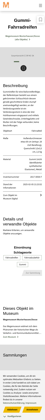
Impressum (31, 403)
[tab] (22, 416)
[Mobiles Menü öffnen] (40, 5)
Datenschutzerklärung (13, 403)
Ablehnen (12, 409)
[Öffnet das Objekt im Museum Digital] (41, 195)
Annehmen (32, 409)
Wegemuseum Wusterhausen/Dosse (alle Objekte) (22, 38)
